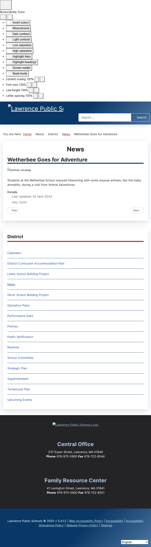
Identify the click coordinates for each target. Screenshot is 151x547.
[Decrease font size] (29, 85)
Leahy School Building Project (28, 274)
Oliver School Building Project (28, 295)
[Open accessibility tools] (6, 5)
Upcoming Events (19, 400)
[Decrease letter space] (35, 96)
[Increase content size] (42, 79)
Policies (12, 326)
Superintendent (18, 379)
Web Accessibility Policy (86, 521)
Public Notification (20, 337)
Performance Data (20, 316)
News (11, 284)
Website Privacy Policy (82, 525)
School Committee (20, 358)
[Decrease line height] (31, 90)
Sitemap (106, 525)
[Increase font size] (34, 85)
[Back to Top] (144, 538)
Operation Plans (18, 305)
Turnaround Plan (18, 389)
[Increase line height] (36, 90)
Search (141, 117)
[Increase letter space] (41, 96)
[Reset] (3, 17)
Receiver (13, 347)
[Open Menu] (114, 108)
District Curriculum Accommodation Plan (35, 263)
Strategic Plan (17, 368)
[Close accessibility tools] (10, 17)
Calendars (14, 253)
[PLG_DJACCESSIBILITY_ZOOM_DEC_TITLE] (36, 79)
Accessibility (114, 521)
